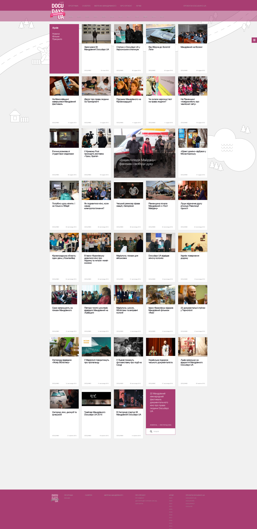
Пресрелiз (57, 39)
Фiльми (67, 498)
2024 (71, 17)
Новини (56, 34)
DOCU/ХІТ (189, 506)
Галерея (86, 6)
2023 (79, 17)
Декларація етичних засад (146, 501)
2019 (112, 17)
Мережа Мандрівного (105, 6)
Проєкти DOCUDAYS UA (195, 6)
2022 (87, 17)
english (61, 2)
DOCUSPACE (190, 504)
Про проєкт (126, 6)
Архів (138, 6)
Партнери (139, 504)
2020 (104, 17)
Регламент (139, 498)
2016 (137, 17)
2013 (162, 17)
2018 (120, 17)
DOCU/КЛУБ (190, 501)
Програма (73, 6)
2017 (129, 17)
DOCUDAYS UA (191, 498)
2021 (95, 17)
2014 (154, 17)
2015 (145, 17)
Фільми (55, 36)
